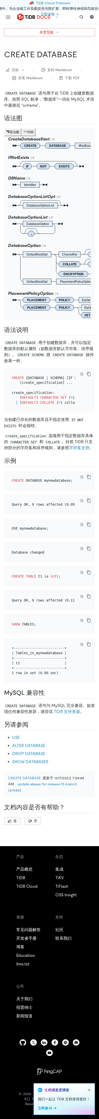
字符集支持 (79, 447)
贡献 (15, 70)
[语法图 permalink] (26, 118)
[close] (89, 1090)
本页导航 (46, 32)
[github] (23, 1042)
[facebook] (55, 1042)
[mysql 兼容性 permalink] (49, 693)
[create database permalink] (81, 54)
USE (16, 737)
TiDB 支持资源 (67, 711)
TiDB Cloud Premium (53, 3)
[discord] (76, 1042)
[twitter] (33, 1042)
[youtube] (49, 1053)
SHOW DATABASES (30, 761)
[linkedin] (44, 1042)
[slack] (65, 1042)
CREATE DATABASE (24, 778)
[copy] (88, 374)
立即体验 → (50, 14)
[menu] (8, 17)
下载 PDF (72, 78)
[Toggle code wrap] (81, 374)
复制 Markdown (59, 70)
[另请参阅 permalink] (32, 725)
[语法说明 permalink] (32, 330)
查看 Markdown (30, 78)
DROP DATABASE (28, 753)
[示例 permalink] (20, 461)
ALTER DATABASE (28, 745)
